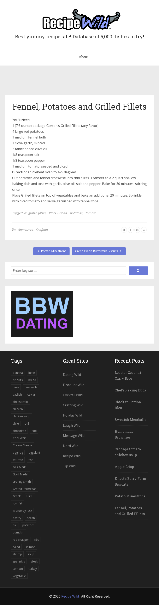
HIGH (29, 496)
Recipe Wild (72, 456)
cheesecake (21, 402)
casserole (31, 387)
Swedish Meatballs (130, 419)
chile (16, 423)
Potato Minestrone (53, 251)
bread (32, 380)
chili (26, 423)
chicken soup (21, 416)
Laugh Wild (71, 425)
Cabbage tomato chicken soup (128, 452)
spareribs (19, 561)
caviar (31, 394)
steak (34, 561)
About (84, 57)
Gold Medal (20, 474)
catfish (17, 394)
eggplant (34, 452)
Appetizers (25, 229)
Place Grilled (58, 213)
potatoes (76, 213)
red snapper (21, 540)
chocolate (19, 431)
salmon (30, 547)
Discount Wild (73, 385)
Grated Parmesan (24, 489)
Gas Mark (19, 467)
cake (16, 387)
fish (31, 460)
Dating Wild (72, 374)
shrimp (17, 554)
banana (18, 373)
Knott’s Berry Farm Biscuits (130, 481)
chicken (18, 409)
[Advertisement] (79, 82)
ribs (36, 540)
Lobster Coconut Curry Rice (128, 375)
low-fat (17, 503)
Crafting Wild (73, 405)
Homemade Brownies (124, 434)
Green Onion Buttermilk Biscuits (97, 251)
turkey (33, 569)
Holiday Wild (72, 415)
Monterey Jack (22, 511)
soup (31, 554)
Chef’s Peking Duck (131, 390)
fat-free (18, 460)
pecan (31, 518)
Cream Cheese (23, 445)
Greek (17, 496)
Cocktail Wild (73, 395)
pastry (17, 518)
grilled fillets (37, 213)
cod (34, 431)
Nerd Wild (70, 445)
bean (31, 373)
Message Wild (73, 435)
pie (15, 525)
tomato (91, 213)
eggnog (18, 452)
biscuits (18, 380)
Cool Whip (19, 438)
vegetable (19, 576)
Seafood (42, 229)
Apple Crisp (124, 466)
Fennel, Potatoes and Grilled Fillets (79, 106)
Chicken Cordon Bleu (128, 405)
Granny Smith (22, 482)
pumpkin (18, 532)
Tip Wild (69, 466)
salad (16, 547)
